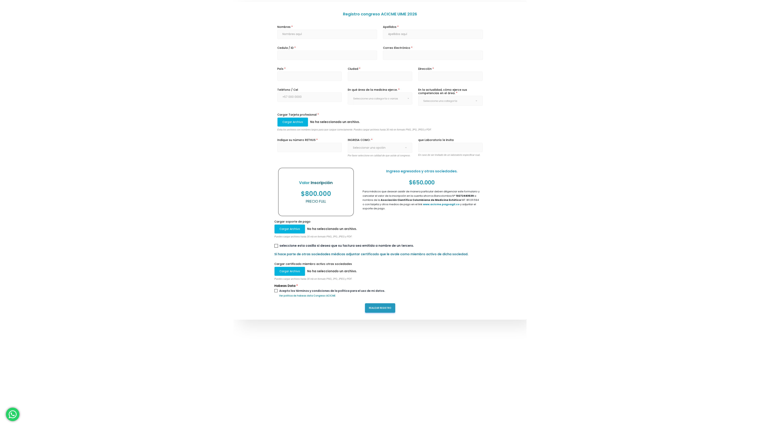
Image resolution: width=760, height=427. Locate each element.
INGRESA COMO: (360, 140)
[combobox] (353, 100)
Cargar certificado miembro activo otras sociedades (313, 264)
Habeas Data (286, 285)
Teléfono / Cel (287, 90)
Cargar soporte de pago (292, 221)
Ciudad (354, 69)
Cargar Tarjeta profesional (298, 114)
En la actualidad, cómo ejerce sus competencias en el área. (442, 91)
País (281, 69)
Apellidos (391, 27)
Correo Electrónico (397, 48)
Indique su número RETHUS (297, 140)
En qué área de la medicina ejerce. (374, 90)
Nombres (285, 27)
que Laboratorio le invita (436, 140)
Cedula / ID (286, 48)
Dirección (426, 69)
